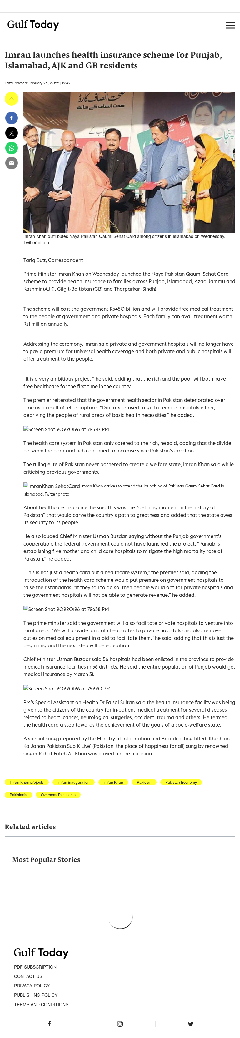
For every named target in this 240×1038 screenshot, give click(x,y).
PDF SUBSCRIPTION (35, 967)
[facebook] (11, 118)
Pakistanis (18, 795)
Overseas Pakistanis (58, 795)
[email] (11, 163)
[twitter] (11, 133)
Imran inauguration (74, 782)
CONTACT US (28, 976)
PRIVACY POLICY (32, 985)
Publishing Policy (36, 995)
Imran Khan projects (27, 782)
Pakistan (144, 782)
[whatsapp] (11, 148)
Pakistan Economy (181, 782)
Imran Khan (113, 782)
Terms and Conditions (41, 1004)
